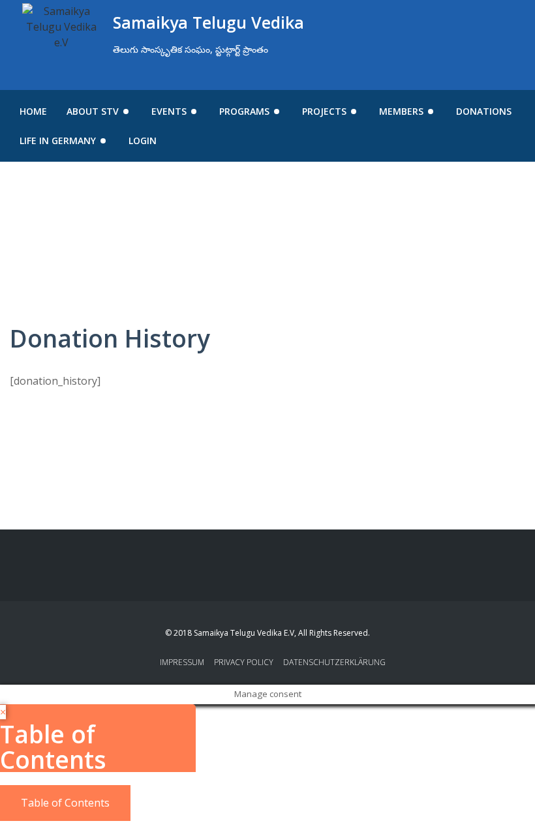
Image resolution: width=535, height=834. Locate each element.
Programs (244, 111)
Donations (484, 111)
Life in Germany (58, 140)
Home (33, 111)
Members (401, 111)
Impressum (182, 662)
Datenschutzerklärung (334, 662)
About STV (93, 111)
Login (143, 140)
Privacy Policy (243, 662)
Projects (324, 111)
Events (169, 111)
